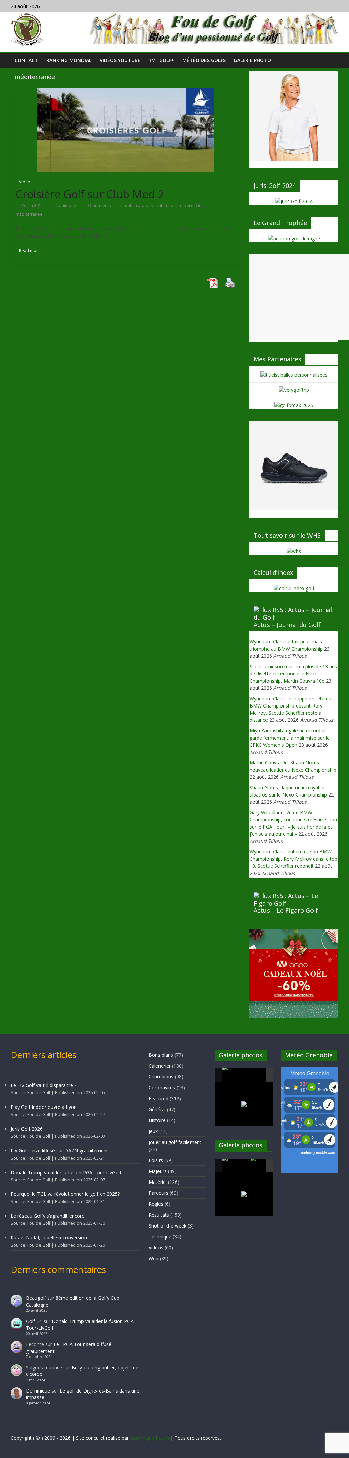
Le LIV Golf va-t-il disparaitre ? (43, 1085)
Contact (26, 60)
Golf (200, 205)
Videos (25, 182)
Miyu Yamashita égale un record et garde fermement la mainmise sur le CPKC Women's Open (289, 737)
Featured (158, 1098)
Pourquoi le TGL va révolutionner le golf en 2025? (65, 1194)
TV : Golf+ (161, 60)
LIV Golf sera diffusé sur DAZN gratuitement (59, 1150)
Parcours (158, 1193)
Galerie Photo (252, 60)
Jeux (153, 1131)
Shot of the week (167, 1225)
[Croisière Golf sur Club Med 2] (125, 129)
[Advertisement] (299, 297)
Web (153, 1258)
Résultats (159, 1214)
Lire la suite (123, 236)
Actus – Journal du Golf (287, 625)
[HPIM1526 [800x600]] (264, 1166)
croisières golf (149, 228)
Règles (156, 1204)
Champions (161, 1076)
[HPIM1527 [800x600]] (235, 1165)
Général (157, 1109)
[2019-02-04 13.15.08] (264, 1075)
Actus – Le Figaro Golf (286, 910)
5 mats (126, 205)
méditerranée (29, 214)
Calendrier (160, 1065)
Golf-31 (34, 1321)
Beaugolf (36, 1298)
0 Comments (98, 205)
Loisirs (156, 1160)
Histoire (157, 1120)
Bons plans (161, 1055)
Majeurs (158, 1171)
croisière (184, 205)
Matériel (158, 1182)
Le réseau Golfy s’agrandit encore (48, 1215)
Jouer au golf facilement (175, 1142)
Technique (160, 1236)
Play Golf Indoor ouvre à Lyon (44, 1107)
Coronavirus (162, 1087)
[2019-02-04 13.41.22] (235, 1075)
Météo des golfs (204, 60)
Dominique (66, 205)
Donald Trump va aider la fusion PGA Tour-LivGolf (66, 1172)
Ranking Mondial (68, 60)
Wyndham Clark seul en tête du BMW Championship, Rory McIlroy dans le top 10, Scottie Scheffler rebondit (293, 858)
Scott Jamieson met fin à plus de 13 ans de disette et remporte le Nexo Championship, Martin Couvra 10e (293, 673)
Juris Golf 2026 (27, 1129)
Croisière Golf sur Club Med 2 (90, 194)
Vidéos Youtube (120, 60)
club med (164, 205)
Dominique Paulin (149, 1437)
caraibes (144, 205)
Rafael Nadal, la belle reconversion (49, 1237)
